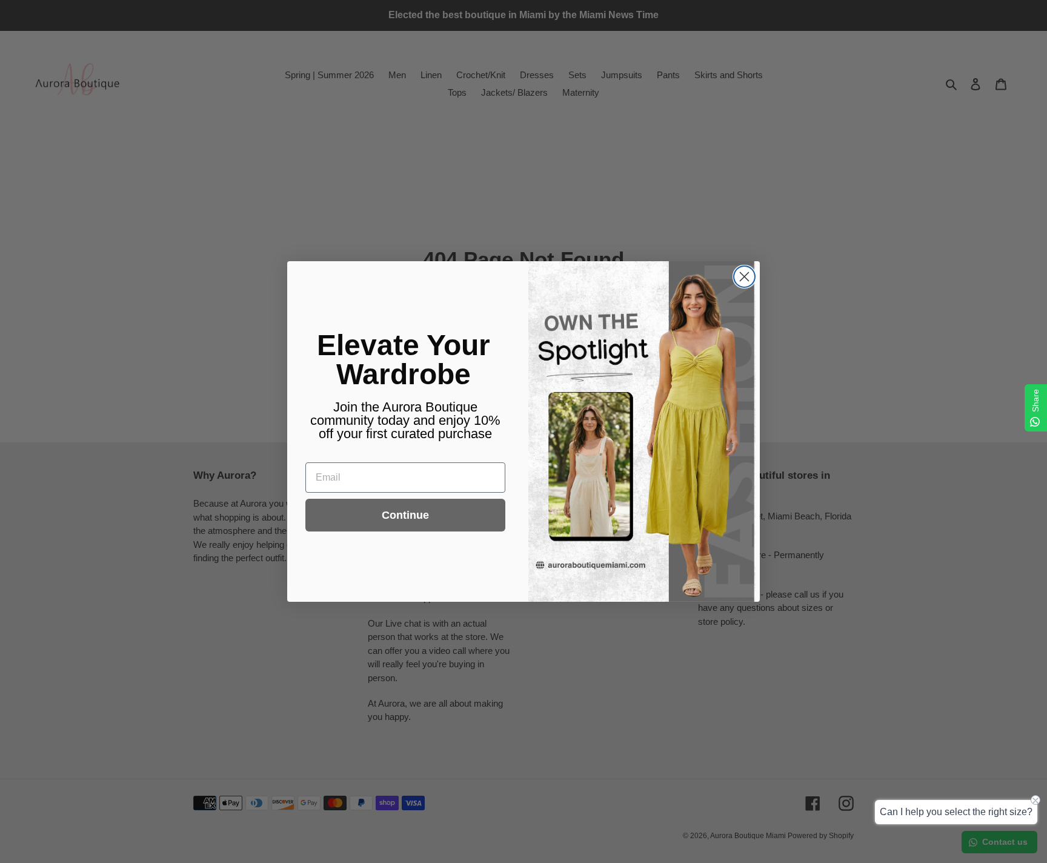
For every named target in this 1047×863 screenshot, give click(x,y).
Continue (405, 515)
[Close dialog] (744, 276)
